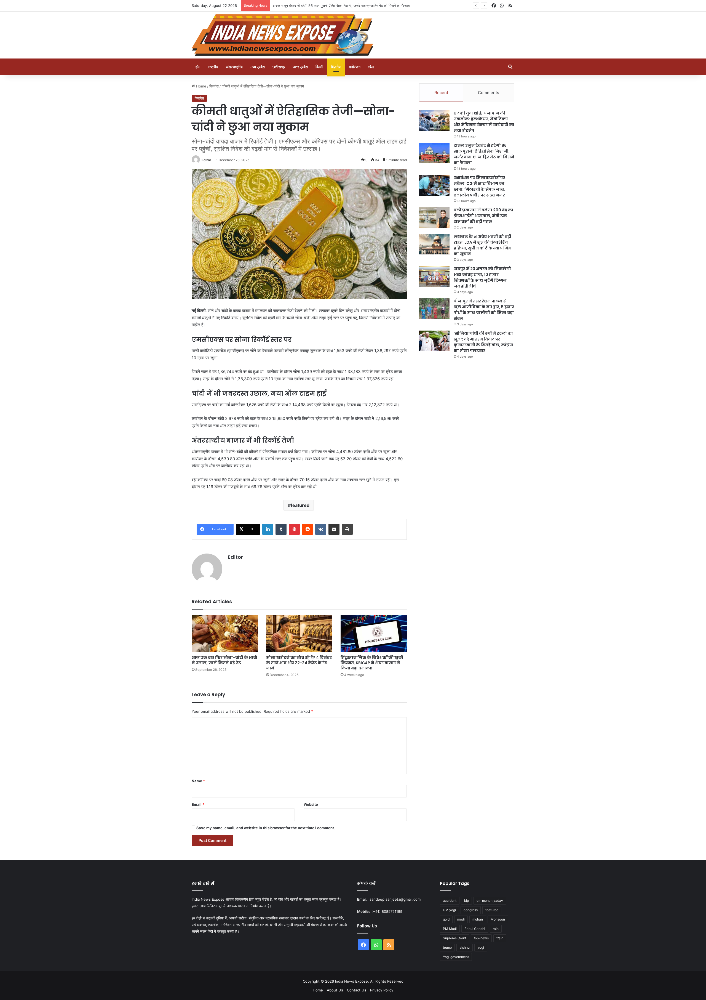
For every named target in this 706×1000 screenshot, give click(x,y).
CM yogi (449, 910)
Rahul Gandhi (474, 929)
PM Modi (450, 929)
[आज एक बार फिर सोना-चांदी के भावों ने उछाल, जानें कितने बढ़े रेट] (225, 633)
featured (300, 505)
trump (447, 947)
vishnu (464, 947)
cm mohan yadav (490, 900)
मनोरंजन (354, 66)
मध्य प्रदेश (257, 66)
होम (198, 66)
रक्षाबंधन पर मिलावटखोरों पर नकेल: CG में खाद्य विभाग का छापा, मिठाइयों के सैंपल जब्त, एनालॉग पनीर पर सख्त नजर (479, 186)
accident (449, 900)
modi (461, 919)
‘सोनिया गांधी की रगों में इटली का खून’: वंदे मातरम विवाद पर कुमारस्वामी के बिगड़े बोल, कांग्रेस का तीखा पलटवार (483, 342)
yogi (480, 947)
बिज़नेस (336, 66)
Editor (206, 160)
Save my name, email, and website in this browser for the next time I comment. (265, 828)
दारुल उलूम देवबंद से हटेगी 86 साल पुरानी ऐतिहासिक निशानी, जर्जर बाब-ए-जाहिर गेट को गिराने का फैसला (484, 154)
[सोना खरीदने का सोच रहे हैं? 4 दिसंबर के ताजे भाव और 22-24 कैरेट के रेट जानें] (299, 633)
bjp (466, 900)
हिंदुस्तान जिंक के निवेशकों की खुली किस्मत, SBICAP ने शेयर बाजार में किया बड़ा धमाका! (372, 663)
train (499, 938)
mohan (477, 919)
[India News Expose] (282, 35)
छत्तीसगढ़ (278, 66)
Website (311, 804)
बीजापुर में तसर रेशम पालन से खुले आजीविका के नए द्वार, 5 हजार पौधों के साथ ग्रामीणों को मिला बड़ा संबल (484, 309)
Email (198, 804)
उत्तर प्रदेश (300, 66)
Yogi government (456, 957)
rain (496, 929)
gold (446, 919)
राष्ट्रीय (213, 66)
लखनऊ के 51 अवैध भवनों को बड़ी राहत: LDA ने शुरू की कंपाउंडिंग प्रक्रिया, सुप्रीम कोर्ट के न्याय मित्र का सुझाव (482, 245)
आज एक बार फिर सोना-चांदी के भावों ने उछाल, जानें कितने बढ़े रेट (224, 660)
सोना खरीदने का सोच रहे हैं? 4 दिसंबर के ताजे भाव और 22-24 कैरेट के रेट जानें (299, 663)
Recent (441, 92)
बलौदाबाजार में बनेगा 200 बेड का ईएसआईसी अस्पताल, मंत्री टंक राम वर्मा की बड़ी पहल (483, 215)
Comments (488, 92)
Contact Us (356, 990)
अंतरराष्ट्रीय (234, 66)
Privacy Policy (381, 990)
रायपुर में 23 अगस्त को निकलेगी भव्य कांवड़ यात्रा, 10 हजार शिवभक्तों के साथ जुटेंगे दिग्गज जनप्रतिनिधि (482, 277)
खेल (371, 66)
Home (200, 86)
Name (198, 781)
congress (471, 910)
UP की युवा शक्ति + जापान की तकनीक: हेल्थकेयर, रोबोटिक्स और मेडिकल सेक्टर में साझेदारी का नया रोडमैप (484, 121)
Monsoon (498, 919)
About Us (335, 990)
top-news (481, 938)
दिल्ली (319, 66)
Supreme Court (454, 938)
